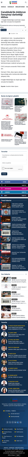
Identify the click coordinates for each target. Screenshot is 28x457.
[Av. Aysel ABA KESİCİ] (4, 341)
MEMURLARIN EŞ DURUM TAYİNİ (17, 370)
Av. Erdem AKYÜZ (12, 375)
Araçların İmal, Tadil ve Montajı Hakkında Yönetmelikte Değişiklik (20, 123)
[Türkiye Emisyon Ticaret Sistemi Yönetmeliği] (7, 135)
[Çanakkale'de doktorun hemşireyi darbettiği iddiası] (14, 26)
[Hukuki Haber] (13, 2)
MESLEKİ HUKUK (20, 7)
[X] (10, 422)
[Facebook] (7, 422)
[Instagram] (12, 422)
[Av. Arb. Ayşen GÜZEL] (4, 390)
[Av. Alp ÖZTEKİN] (4, 362)
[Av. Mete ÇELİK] (4, 355)
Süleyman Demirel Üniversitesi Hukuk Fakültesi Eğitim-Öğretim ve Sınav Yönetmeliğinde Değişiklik (20, 142)
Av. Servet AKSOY (13, 368)
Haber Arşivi (19, 440)
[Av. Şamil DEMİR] (4, 334)
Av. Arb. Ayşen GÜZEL (14, 388)
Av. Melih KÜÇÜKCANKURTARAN (16, 325)
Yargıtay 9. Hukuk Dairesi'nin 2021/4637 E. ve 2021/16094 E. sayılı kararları (19, 302)
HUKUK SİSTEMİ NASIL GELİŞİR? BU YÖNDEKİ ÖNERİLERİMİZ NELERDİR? (17, 391)
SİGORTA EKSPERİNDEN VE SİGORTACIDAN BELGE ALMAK (18, 309)
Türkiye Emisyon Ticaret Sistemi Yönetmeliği (6, 140)
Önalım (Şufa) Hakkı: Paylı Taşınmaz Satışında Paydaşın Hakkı (16, 342)
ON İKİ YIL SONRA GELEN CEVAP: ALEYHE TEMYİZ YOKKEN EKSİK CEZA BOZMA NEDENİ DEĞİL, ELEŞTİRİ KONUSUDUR (17, 356)
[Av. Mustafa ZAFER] (4, 383)
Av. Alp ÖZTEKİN (12, 360)
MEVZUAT (21, 449)
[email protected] (21, 411)
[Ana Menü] (1, 2)
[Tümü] (26, 274)
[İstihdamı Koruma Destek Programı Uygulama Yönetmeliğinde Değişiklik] (7, 101)
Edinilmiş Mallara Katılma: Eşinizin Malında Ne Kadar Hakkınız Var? (19, 316)
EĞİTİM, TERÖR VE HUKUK (15, 377)
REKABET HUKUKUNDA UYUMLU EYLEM (18, 295)
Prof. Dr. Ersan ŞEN (13, 347)
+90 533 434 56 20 (15, 413)
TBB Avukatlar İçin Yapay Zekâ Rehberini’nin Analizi (16, 335)
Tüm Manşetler (19, 436)
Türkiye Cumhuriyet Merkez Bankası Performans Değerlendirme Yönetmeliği (19, 109)
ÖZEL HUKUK (15, 449)
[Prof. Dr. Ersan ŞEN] (4, 348)
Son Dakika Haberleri (5, 441)
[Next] (18, 422)
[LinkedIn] (15, 422)
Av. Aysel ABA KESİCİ (13, 339)
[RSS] (20, 422)
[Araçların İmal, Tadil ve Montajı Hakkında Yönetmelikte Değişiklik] (21, 117)
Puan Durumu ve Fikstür (7, 437)
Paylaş (4, 30)
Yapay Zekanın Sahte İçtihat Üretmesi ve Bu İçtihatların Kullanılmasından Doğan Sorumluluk (15, 363)
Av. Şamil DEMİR (12, 332)
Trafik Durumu (19, 432)
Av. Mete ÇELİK (12, 353)
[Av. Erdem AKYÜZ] (4, 376)
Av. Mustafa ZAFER (13, 381)
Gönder (4, 174)
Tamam (17, 455)
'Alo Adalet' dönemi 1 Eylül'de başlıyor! (19, 288)
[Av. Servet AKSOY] (4, 369)
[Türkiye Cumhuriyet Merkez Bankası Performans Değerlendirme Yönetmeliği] (21, 101)
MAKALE (3, 7)
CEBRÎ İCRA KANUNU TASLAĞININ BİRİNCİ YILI (15, 384)
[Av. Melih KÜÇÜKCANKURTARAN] (4, 327)
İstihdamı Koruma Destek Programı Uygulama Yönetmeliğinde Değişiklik (7, 107)
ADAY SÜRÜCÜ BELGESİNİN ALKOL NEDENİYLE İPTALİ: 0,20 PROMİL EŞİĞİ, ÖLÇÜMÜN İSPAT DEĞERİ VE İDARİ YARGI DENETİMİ (17, 328)
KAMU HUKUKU (7, 449)
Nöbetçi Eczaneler (8, 429)
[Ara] (25, 2)
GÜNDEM (14, 285)
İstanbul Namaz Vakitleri (7, 432)
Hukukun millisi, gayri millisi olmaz (17, 349)
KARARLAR (11, 7)
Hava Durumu (20, 429)
